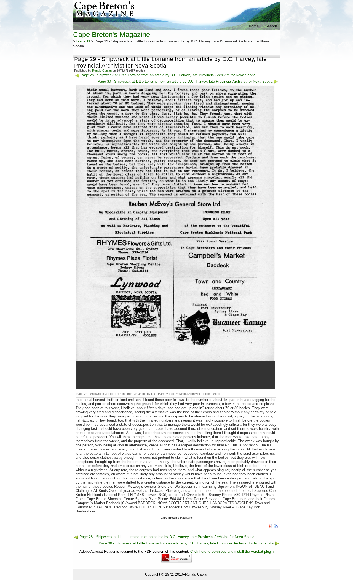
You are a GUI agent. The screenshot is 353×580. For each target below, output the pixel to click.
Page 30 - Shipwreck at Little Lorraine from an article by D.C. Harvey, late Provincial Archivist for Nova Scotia (185, 81)
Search (271, 26)
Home (254, 26)
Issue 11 (83, 41)
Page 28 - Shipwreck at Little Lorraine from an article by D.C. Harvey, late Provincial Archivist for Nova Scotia (168, 75)
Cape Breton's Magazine (111, 34)
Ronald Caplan (102, 70)
